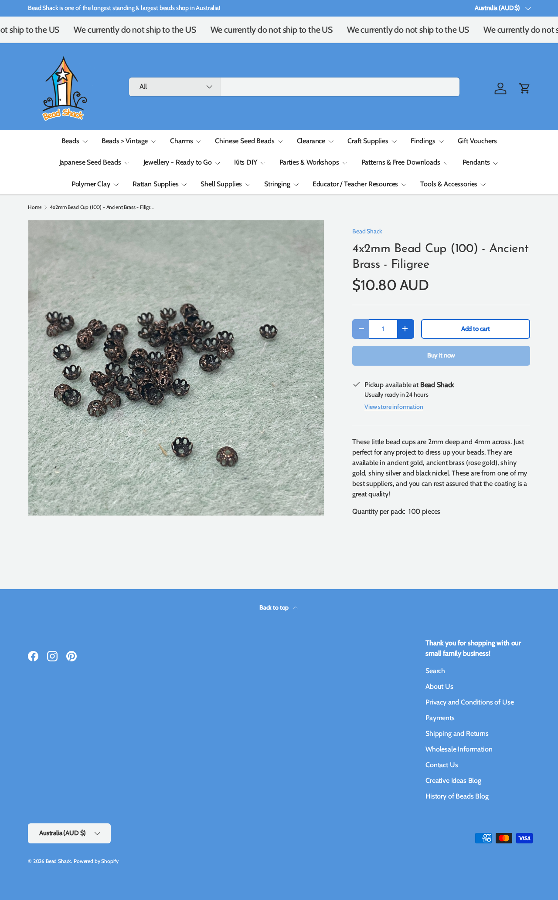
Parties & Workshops (309, 162)
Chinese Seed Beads (244, 141)
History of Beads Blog (457, 796)
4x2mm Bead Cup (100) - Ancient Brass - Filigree (102, 207)
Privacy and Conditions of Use (469, 702)
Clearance (311, 141)
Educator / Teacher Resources (355, 184)
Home (34, 207)
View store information (393, 407)
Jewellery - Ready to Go (177, 162)
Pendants (476, 162)
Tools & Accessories (448, 184)
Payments (440, 718)
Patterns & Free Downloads (400, 162)
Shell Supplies (221, 184)
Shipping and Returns (457, 733)
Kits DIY (245, 162)
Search (435, 671)
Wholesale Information (459, 749)
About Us (439, 686)
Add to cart (475, 329)
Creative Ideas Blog (453, 780)
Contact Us (441, 765)
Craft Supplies (367, 141)
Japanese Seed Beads (90, 162)
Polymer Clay (90, 184)
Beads (70, 141)
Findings (423, 141)
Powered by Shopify (96, 861)
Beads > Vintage (125, 141)
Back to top (274, 607)
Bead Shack (367, 231)
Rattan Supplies (156, 184)
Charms (181, 141)
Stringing (277, 184)
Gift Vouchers (477, 141)
